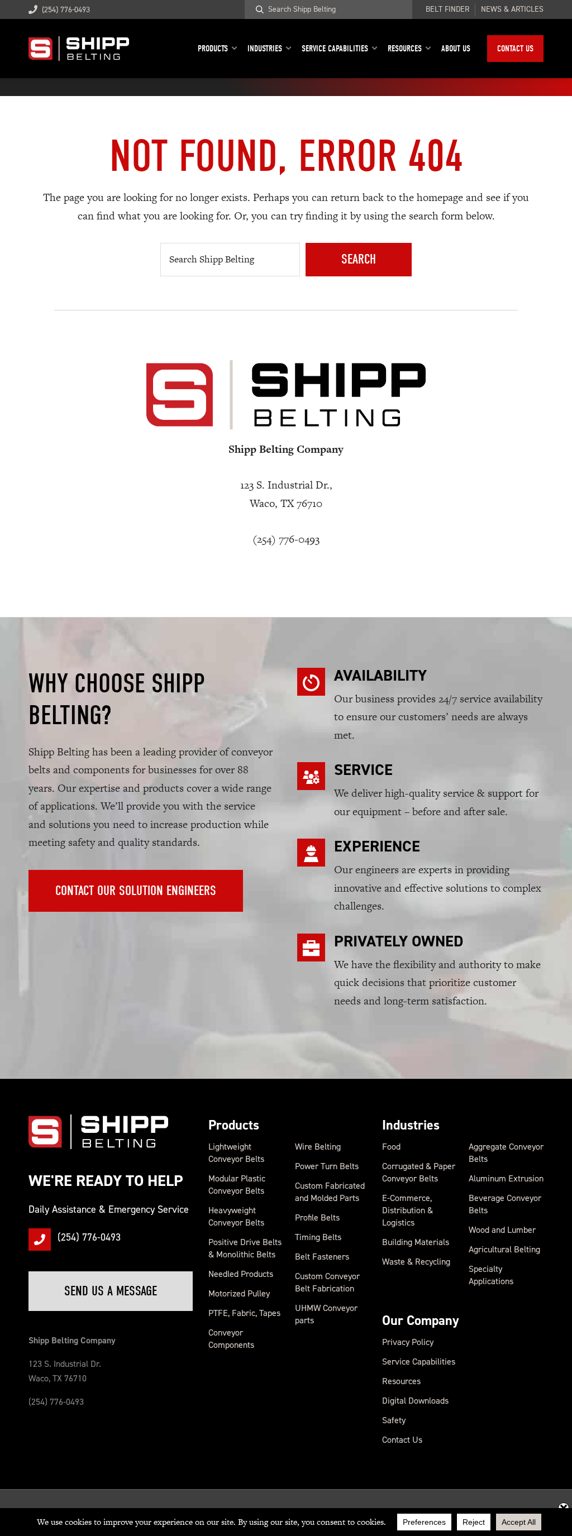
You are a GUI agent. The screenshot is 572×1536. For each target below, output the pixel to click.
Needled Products (240, 1274)
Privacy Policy (407, 1342)
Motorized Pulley (239, 1293)
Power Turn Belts (327, 1166)
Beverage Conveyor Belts (505, 1204)
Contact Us (402, 1440)
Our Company (420, 1320)
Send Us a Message (110, 1291)
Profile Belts (317, 1217)
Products (233, 1125)
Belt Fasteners (322, 1256)
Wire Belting (318, 1146)
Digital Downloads (415, 1400)
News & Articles (512, 9)
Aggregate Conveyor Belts (506, 1153)
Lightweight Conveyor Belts (236, 1153)
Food (391, 1146)
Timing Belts (318, 1237)
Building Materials (415, 1242)
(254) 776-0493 (66, 9)
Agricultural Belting (504, 1249)
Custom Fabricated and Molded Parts (330, 1192)
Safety (394, 1420)
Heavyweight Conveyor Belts (236, 1216)
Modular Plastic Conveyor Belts (236, 1185)
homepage (440, 197)
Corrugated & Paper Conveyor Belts (418, 1172)
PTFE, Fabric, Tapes (244, 1313)
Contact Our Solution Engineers (135, 890)
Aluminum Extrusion (506, 1178)
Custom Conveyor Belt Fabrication (327, 1282)
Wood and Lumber (502, 1230)
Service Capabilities (418, 1361)
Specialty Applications (491, 1275)
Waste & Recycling (416, 1261)
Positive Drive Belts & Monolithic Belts (245, 1248)
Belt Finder (447, 9)
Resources (401, 1381)
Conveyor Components (231, 1339)
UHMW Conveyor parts (326, 1314)
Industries (411, 1125)
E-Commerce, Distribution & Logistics (407, 1210)
